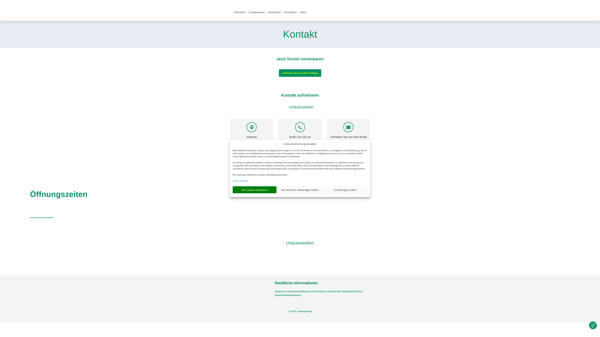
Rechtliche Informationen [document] (296, 283)
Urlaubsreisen (257, 12)
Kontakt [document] (300, 34)
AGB (339, 291)
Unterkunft (274, 12)
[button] (300, 137)
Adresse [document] (252, 137)
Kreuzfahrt (290, 12)
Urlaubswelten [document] (300, 243)
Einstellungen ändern (345, 189)
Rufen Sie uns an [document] (300, 137)
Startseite (239, 12)
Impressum (280, 291)
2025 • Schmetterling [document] (301, 311)
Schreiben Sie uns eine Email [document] (348, 137)
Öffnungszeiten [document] (59, 194)
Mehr (303, 12)
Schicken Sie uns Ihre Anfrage (300, 73)
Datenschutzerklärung (299, 291)
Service (331, 291)
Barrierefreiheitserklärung (288, 295)
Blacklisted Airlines (352, 291)
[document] (300, 60)
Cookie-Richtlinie (240, 180)
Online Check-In (319, 291)
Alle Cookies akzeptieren (255, 189)
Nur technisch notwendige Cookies (300, 189)
